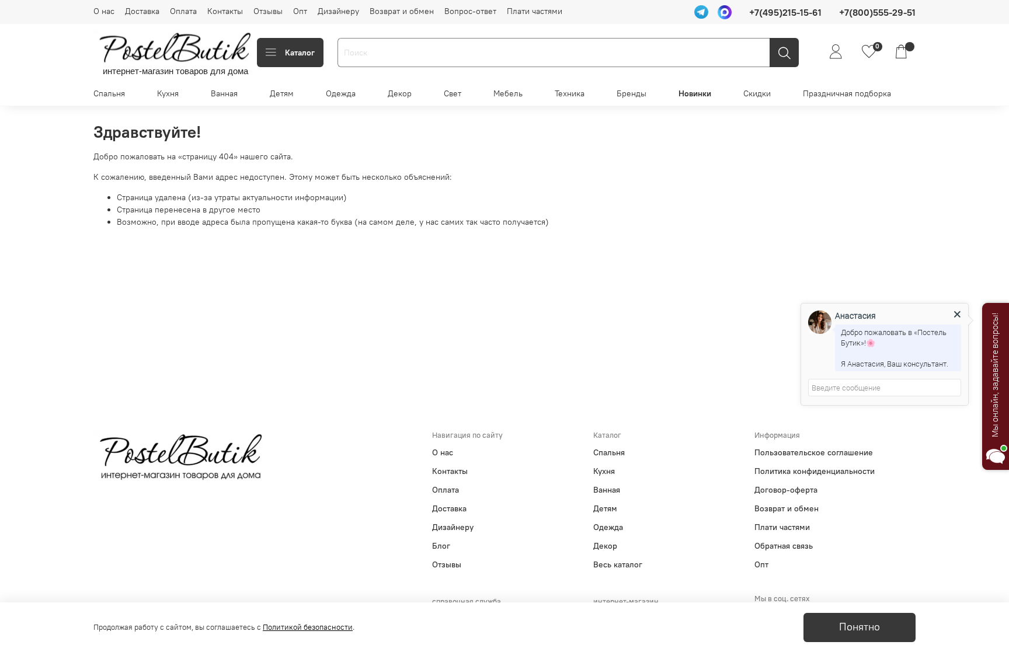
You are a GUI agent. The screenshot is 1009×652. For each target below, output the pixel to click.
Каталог (300, 52)
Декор (400, 93)
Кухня (168, 93)
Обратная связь (783, 546)
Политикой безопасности (308, 627)
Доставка (142, 11)
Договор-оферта (785, 489)
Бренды (631, 93)
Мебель (508, 93)
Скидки (757, 93)
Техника (569, 93)
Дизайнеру (338, 11)
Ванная (224, 93)
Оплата (183, 11)
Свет (452, 93)
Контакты (225, 11)
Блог (441, 546)
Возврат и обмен (402, 11)
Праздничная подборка (847, 93)
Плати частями (534, 11)
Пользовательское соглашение (813, 452)
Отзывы (268, 11)
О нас (103, 11)
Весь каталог (617, 564)
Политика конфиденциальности (814, 471)
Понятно (859, 626)
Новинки (695, 93)
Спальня (109, 93)
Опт (300, 11)
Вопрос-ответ (470, 11)
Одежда (341, 93)
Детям (282, 93)
